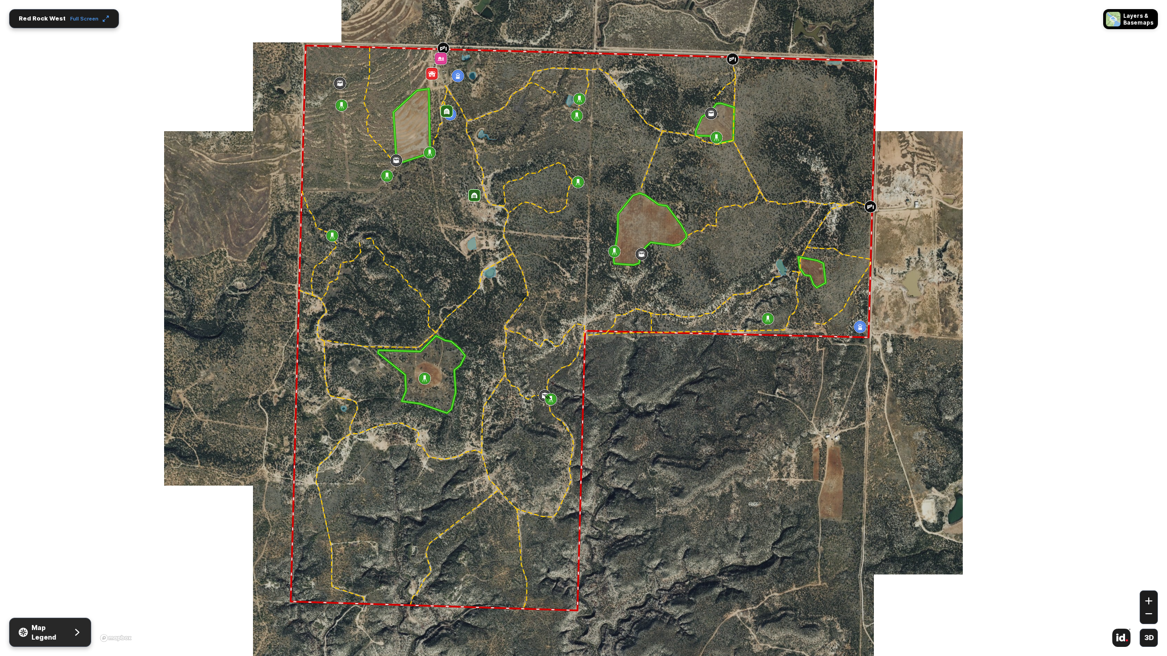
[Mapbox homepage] (116, 638)
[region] (583, 328)
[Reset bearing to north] (1149, 577)
